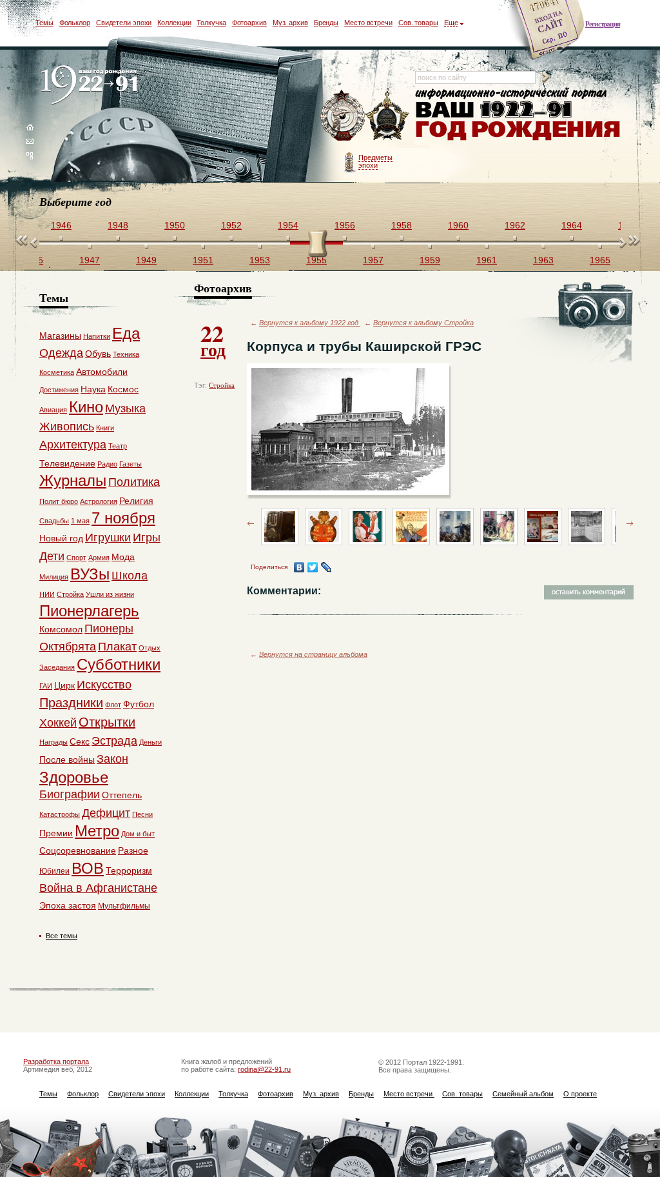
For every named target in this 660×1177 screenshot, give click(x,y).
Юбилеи (54, 871)
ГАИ (45, 686)
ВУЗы (90, 574)
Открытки (107, 722)
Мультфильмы (124, 905)
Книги (105, 428)
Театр (117, 446)
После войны (67, 759)
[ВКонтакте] (299, 567)
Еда (126, 333)
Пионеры (108, 628)
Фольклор (74, 22)
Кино (86, 407)
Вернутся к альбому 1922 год (309, 323)
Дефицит (106, 813)
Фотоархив (249, 22)
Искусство (104, 684)
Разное (133, 850)
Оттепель (122, 795)
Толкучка (211, 22)
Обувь (98, 353)
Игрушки (108, 537)
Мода (123, 557)
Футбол (138, 704)
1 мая (80, 521)
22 (213, 339)
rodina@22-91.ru (264, 1069)
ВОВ (88, 868)
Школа (130, 575)
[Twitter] (313, 567)
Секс (80, 741)
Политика (134, 482)
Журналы (72, 480)
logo (91, 85)
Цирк (64, 685)
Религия (136, 501)
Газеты (130, 464)
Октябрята (67, 646)
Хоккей (58, 722)
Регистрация (602, 24)
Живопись (66, 426)
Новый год (61, 538)
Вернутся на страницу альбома (313, 654)
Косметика (56, 372)
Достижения (59, 390)
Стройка (222, 385)
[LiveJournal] (326, 567)
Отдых (149, 648)
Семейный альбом (523, 1094)
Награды (53, 742)
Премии (56, 833)
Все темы (61, 936)
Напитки (96, 336)
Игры (146, 537)
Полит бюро (58, 501)
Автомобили (102, 372)
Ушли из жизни (110, 594)
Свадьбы (54, 521)
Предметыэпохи (375, 161)
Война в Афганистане (98, 887)
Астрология (98, 501)
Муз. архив (290, 22)
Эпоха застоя (67, 905)
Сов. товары (418, 22)
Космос (123, 389)
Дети (51, 556)
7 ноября (123, 518)
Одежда (61, 353)
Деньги (150, 742)
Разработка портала (56, 1061)
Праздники (71, 703)
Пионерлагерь (89, 610)
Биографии (69, 794)
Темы (44, 22)
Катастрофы (59, 814)
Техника (126, 354)
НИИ (47, 594)
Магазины (60, 335)
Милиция (53, 577)
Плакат (117, 646)
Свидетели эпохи (124, 22)
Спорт (76, 557)
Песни (142, 814)
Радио (107, 464)
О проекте (580, 1094)
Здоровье (73, 777)
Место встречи (368, 22)
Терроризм (129, 870)
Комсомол (60, 629)
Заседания (57, 667)
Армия (99, 557)
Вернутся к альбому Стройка (423, 323)
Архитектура (72, 444)
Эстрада (114, 740)
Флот (113, 705)
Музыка (125, 408)
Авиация (53, 410)
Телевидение (67, 463)
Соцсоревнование (77, 850)
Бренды (326, 22)
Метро (97, 831)
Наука (93, 389)
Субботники (118, 664)
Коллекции (174, 22)
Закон (112, 758)
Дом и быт (138, 834)
